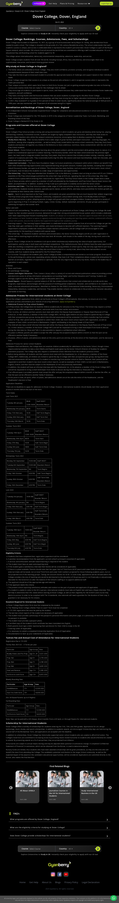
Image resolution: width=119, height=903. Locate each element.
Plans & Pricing (67, 3)
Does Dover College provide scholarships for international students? (40, 835)
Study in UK (19, 11)
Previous (10, 787)
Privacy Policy (71, 882)
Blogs (58, 882)
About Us (46, 882)
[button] (72, 28)
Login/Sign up (106, 3)
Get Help (53, 3)
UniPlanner (38, 3)
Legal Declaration (91, 882)
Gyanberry (9, 11)
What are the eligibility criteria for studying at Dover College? (37, 827)
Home (22, 882)
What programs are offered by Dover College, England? (34, 819)
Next (109, 787)
